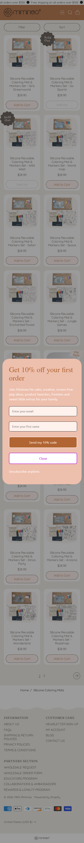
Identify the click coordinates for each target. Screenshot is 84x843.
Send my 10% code (43, 442)
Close (43, 458)
